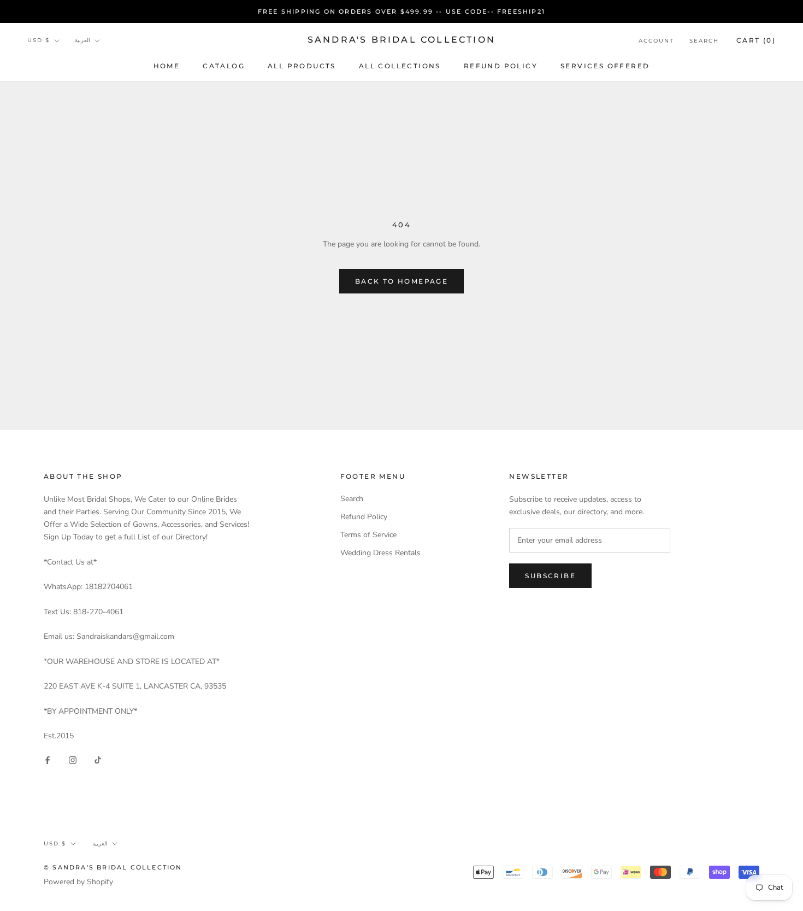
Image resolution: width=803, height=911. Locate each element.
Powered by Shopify (78, 882)
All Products (302, 66)
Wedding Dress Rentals (380, 553)
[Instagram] (72, 759)
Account (656, 40)
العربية (82, 40)
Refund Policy (501, 66)
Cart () (756, 40)
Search (704, 40)
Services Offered (605, 66)
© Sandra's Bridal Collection (113, 867)
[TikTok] (98, 759)
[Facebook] (47, 759)
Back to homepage (401, 281)
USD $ (38, 40)
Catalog (224, 66)
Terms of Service (368, 535)
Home (166, 66)
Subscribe (550, 576)
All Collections (400, 66)
